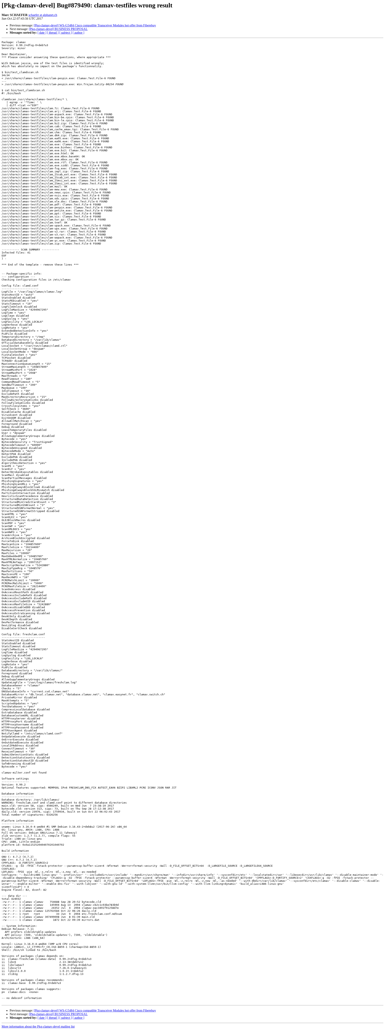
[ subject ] (65, 32)
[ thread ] (53, 32)
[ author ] (78, 32)
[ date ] (41, 32)
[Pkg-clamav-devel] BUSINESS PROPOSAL (58, 29)
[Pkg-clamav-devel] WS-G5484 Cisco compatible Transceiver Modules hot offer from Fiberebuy (95, 25)
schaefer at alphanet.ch (42, 15)
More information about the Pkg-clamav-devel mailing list (38, 1026)
